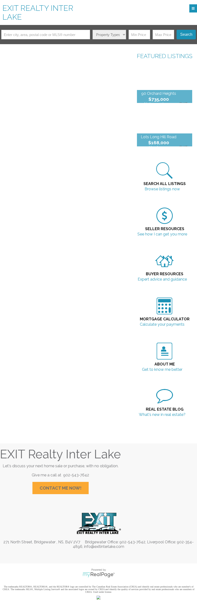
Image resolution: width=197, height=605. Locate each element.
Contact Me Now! (60, 488)
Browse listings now (162, 189)
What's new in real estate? (162, 414)
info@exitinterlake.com (104, 546)
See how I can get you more (162, 234)
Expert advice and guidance (162, 279)
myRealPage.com (98, 574)
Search (186, 34)
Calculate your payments (162, 324)
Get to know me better (162, 369)
